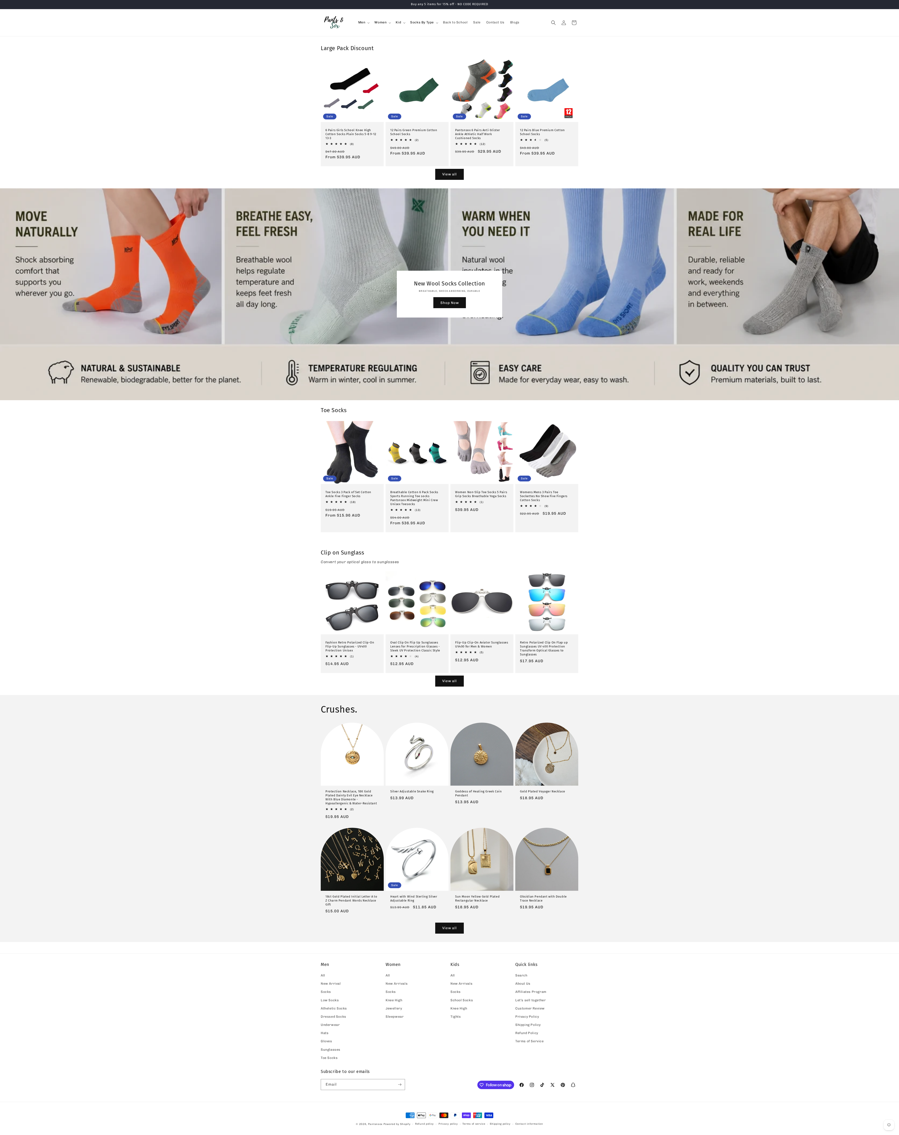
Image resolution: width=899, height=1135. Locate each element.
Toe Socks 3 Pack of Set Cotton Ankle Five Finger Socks (348, 494)
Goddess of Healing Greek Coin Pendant (478, 793)
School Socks (461, 1000)
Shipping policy (500, 1123)
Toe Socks (329, 1058)
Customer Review (530, 1008)
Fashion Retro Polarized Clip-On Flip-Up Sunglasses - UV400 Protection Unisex (349, 646)
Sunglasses (330, 1050)
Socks (326, 992)
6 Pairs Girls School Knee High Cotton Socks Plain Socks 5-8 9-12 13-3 (350, 134)
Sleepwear (395, 1017)
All (323, 975)
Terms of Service (529, 1041)
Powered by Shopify (397, 1124)
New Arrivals (397, 984)
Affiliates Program (530, 992)
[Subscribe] (399, 1084)
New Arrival (331, 984)
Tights (455, 1017)
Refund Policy (526, 1033)
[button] (363, 22)
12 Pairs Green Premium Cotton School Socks (413, 132)
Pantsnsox (375, 1124)
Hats (324, 1033)
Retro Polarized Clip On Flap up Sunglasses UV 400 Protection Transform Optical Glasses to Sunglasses (544, 648)
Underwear (330, 1025)
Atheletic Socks (334, 1008)
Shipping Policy (528, 1025)
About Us (523, 984)
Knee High (394, 1000)
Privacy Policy (527, 1017)
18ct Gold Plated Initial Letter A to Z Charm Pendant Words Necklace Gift (351, 900)
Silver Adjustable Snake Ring (412, 791)
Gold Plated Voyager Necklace (542, 791)
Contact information (529, 1123)
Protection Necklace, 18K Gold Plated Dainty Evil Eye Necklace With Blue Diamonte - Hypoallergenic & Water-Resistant (351, 797)
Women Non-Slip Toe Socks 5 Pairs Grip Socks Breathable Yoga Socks (481, 494)
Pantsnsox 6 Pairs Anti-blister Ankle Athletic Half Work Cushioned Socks (477, 134)
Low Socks (330, 1000)
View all (449, 174)
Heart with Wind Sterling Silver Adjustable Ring (413, 898)
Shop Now (449, 303)
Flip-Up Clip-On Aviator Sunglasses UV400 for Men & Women (481, 644)
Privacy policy (448, 1123)
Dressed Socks (333, 1017)
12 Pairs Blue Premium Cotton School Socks (542, 132)
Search (521, 975)
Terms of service (473, 1123)
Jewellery (394, 1008)
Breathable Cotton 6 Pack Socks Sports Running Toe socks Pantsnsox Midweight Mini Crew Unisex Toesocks (414, 498)
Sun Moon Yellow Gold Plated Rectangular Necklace (477, 898)
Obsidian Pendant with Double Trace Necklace (543, 898)
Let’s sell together (530, 1000)
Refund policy (424, 1123)
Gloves (326, 1041)
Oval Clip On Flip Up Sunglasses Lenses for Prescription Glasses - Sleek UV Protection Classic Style (415, 646)
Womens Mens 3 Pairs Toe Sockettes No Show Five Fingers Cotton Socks (543, 496)
